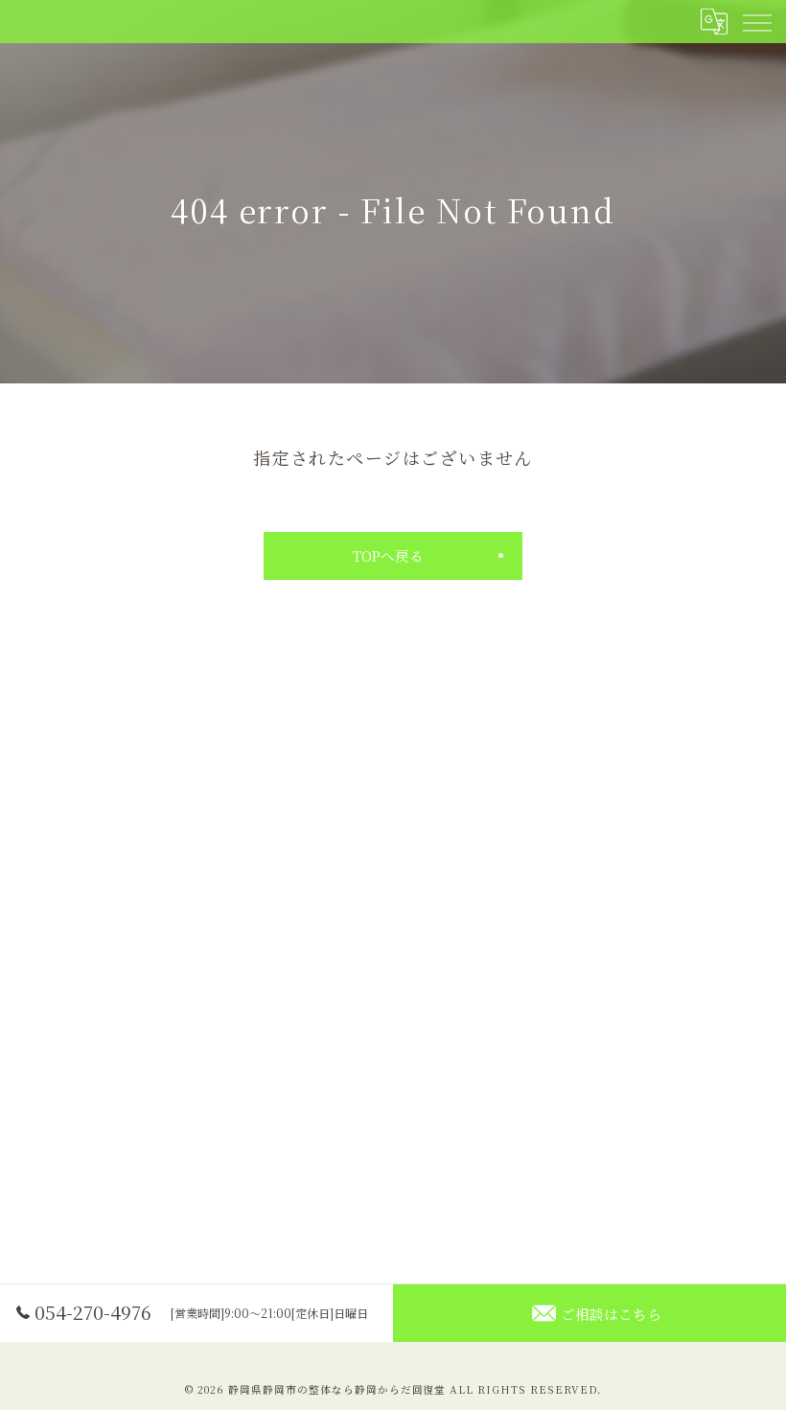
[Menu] (756, 21)
